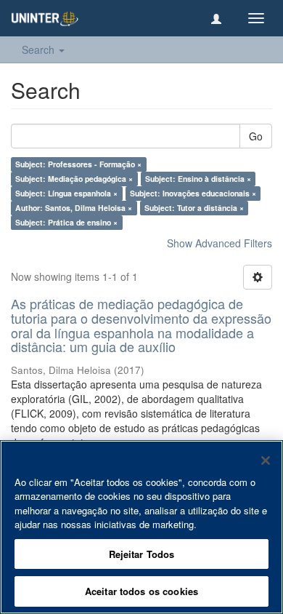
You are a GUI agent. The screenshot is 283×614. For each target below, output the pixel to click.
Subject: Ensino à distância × (198, 178)
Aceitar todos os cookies (141, 591)
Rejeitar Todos (142, 554)
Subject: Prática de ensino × (66, 222)
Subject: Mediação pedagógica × (74, 178)
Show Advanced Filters (219, 243)
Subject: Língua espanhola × (66, 193)
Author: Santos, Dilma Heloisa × (73, 207)
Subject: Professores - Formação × (78, 164)
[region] (141, 527)
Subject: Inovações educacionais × (193, 193)
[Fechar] (266, 460)
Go (256, 136)
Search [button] (39, 49)
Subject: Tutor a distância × (194, 207)
